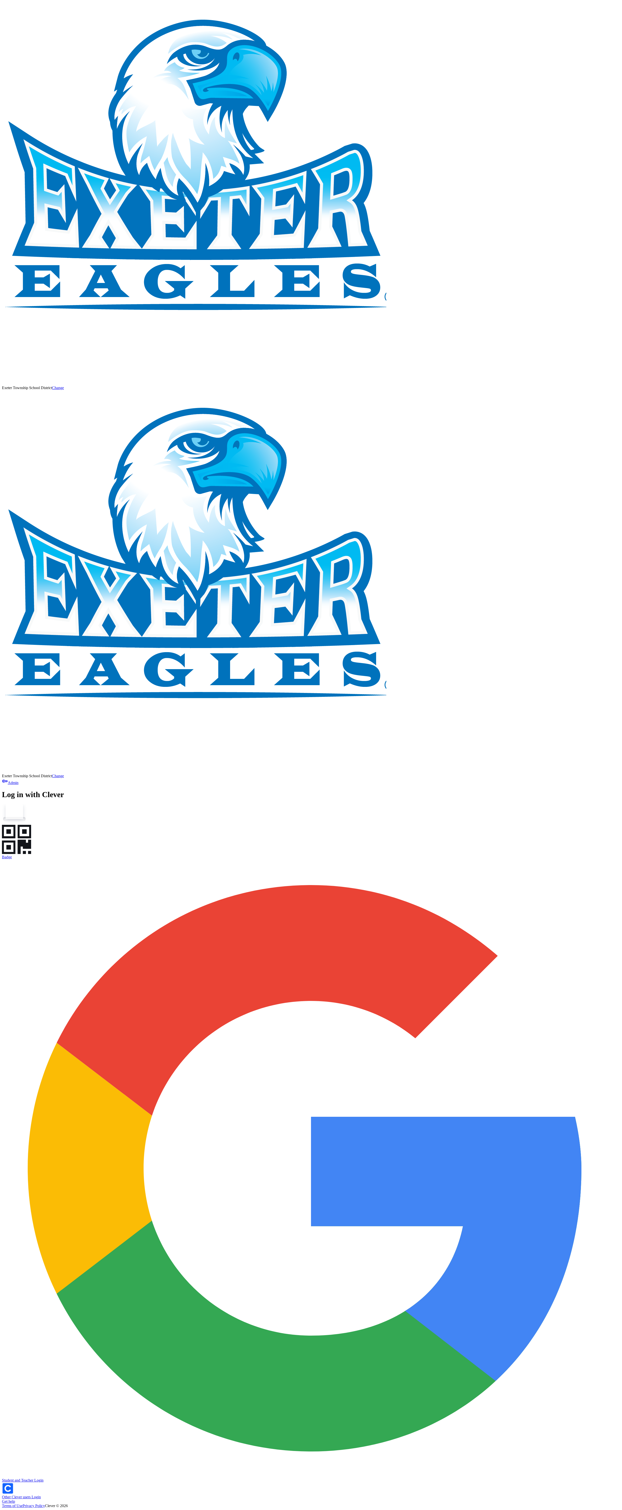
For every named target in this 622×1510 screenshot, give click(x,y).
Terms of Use (12, 1506)
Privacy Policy (34, 1506)
